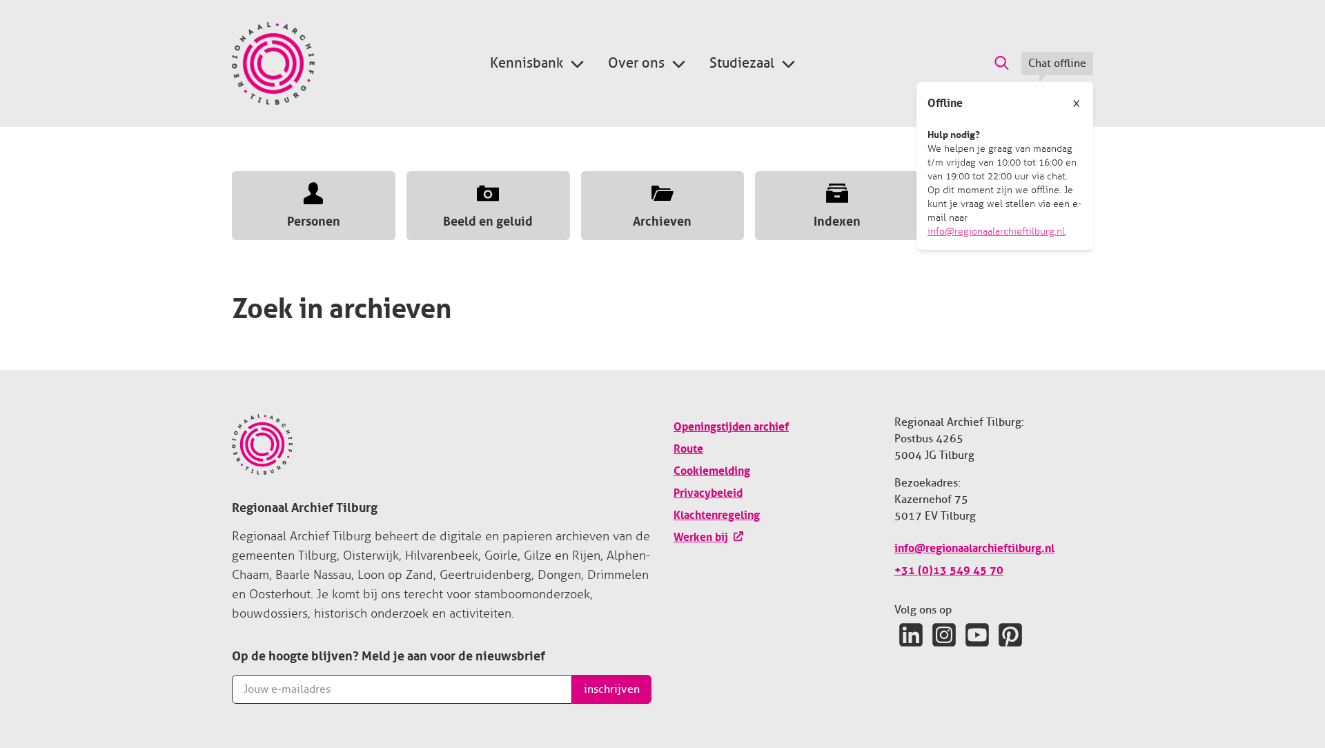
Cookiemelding (712, 469)
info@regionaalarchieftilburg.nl (996, 231)
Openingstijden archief (731, 425)
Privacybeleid (708, 491)
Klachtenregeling (717, 513)
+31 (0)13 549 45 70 (948, 569)
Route (688, 447)
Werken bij (701, 535)
